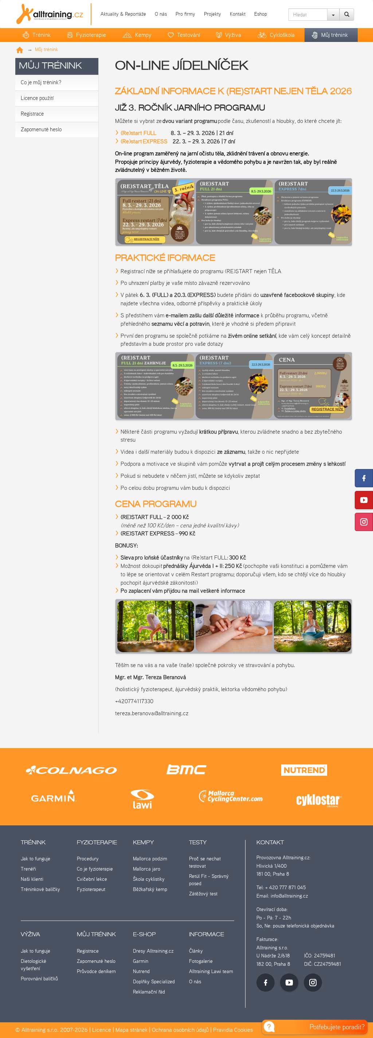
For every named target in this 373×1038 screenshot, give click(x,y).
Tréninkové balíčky (40, 889)
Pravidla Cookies (233, 1030)
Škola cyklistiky (149, 879)
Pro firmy (185, 14)
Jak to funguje (35, 858)
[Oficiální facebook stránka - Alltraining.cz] (265, 982)
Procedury (88, 858)
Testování (188, 35)
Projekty (212, 14)
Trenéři (28, 868)
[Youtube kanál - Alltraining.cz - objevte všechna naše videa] (289, 982)
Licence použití (37, 98)
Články (196, 950)
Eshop (260, 14)
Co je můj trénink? (41, 82)
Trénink (41, 35)
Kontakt (238, 14)
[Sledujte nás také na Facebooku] (364, 478)
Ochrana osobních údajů (180, 1030)
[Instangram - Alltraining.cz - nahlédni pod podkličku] (313, 982)
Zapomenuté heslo (41, 129)
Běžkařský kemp (150, 889)
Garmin (140, 961)
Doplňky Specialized (154, 981)
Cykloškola (282, 35)
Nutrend (141, 971)
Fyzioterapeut (91, 889)
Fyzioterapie (91, 35)
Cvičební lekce (92, 879)
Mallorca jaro (146, 868)
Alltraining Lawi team (211, 971)
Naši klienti (32, 879)
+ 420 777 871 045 (285, 887)
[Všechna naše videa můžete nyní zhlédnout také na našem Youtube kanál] (364, 500)
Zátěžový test (203, 893)
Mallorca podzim (150, 858)
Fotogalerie (201, 961)
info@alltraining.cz (289, 895)
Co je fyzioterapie (95, 868)
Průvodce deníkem (96, 971)
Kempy (143, 35)
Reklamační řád (149, 991)
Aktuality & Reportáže (123, 14)
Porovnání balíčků (39, 978)
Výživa (233, 35)
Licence (101, 1030)
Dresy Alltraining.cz (153, 950)
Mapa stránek (131, 1030)
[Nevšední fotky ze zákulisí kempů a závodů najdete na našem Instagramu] (364, 522)
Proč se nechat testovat (205, 862)
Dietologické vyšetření (33, 964)
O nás (161, 14)
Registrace (32, 114)
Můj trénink (334, 35)
